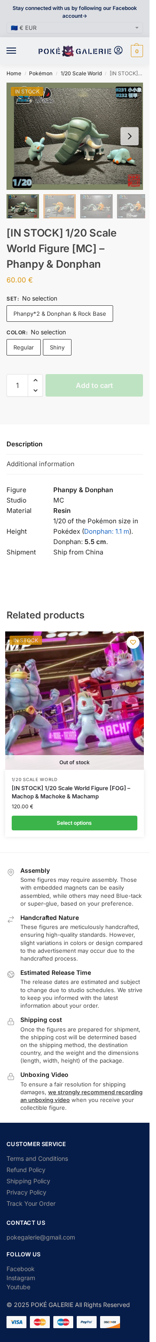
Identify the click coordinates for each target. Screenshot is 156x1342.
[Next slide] (129, 136)
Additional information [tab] (40, 464)
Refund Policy (26, 1169)
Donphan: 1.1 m (106, 531)
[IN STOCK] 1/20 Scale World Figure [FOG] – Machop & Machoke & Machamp (71, 792)
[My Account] (118, 51)
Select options (74, 823)
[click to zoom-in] (78, 136)
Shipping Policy (28, 1181)
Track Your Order (30, 1203)
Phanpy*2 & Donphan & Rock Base (59, 313)
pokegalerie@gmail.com (40, 1237)
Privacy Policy (26, 1192)
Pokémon (40, 73)
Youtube (18, 1287)
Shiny (57, 347)
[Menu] (19, 51)
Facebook (20, 1268)
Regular (23, 347)
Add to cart (94, 385)
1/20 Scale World (81, 73)
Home (13, 73)
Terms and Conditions (37, 1158)
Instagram (20, 1277)
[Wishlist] (133, 642)
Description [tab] (24, 444)
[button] (136, 51)
